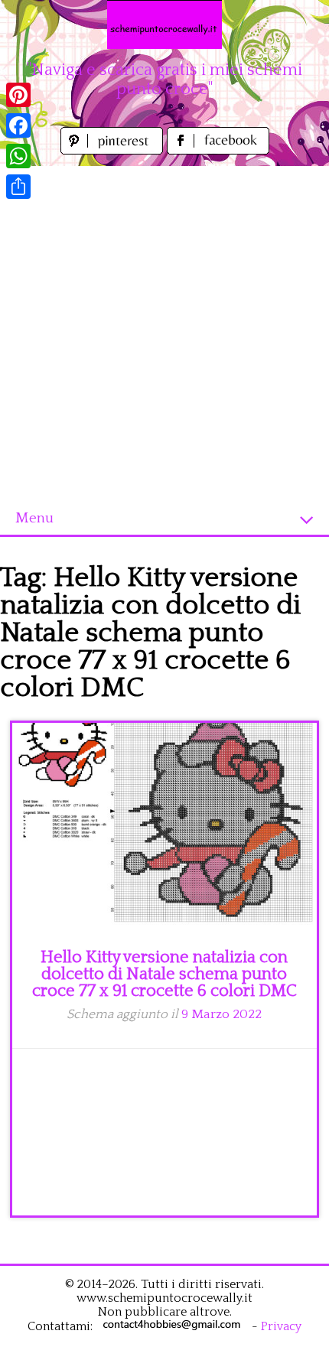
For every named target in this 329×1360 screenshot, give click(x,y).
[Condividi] (18, 186)
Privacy (281, 1326)
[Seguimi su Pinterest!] (113, 150)
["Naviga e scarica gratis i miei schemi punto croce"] (164, 24)
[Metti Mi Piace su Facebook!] (218, 150)
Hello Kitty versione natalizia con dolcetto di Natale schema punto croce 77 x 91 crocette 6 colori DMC (164, 974)
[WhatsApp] (18, 156)
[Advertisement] (164, 330)
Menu (34, 518)
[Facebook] (18, 125)
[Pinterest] (18, 95)
